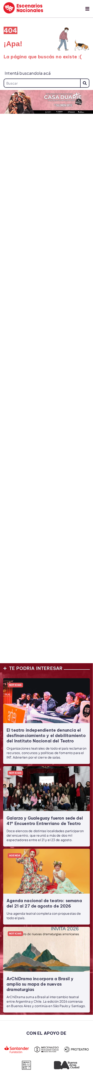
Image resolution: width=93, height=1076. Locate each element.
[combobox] (42, 83)
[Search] (84, 83)
